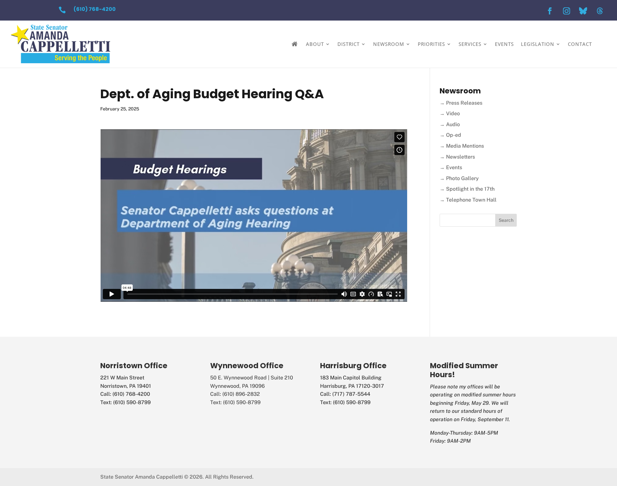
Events (504, 44)
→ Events (451, 167)
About (315, 44)
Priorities (431, 44)
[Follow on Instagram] (566, 11)
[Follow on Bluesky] (583, 11)
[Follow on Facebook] (550, 11)
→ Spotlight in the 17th (467, 189)
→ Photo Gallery (459, 178)
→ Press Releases (461, 103)
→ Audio (450, 124)
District (348, 44)
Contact (580, 44)
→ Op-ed (450, 135)
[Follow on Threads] (600, 11)
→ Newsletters (457, 157)
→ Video (450, 113)
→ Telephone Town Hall (468, 200)
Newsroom (388, 44)
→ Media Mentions (462, 146)
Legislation (537, 44)
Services (470, 44)
